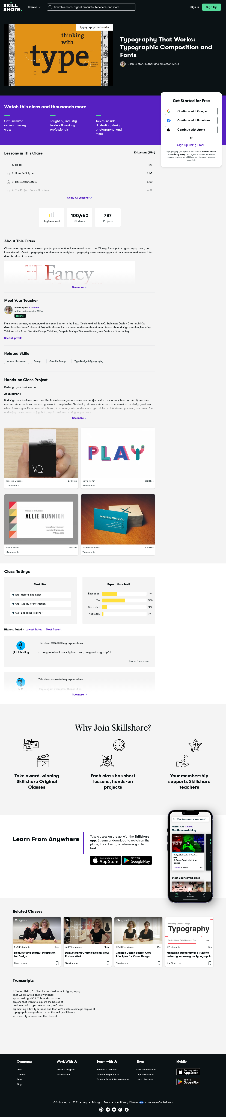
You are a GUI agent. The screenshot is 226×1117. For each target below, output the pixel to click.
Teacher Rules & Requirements (113, 1079)
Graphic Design (57, 361)
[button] (39, 6)
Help (85, 1102)
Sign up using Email (191, 145)
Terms (107, 1102)
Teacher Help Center (108, 1074)
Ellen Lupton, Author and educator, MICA (153, 64)
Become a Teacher (107, 1069)
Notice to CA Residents (160, 1102)
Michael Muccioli (91, 547)
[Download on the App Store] (104, 860)
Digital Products (145, 1074)
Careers (21, 1074)
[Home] (13, 7)
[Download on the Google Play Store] (192, 1082)
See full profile (13, 338)
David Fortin (88, 480)
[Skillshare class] (37, 930)
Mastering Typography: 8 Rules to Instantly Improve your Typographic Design (189, 956)
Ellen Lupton (26, 307)
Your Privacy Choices (126, 1102)
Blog (19, 1084)
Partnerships (63, 1074)
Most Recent (53, 629)
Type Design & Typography (89, 361)
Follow (35, 307)
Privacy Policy (179, 154)
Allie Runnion (12, 547)
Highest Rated (13, 629)
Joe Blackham (174, 963)
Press (19, 1079)
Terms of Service (208, 151)
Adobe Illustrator (16, 361)
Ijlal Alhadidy (21, 652)
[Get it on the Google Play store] (137, 860)
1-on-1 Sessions (144, 1079)
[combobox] (91, 7)
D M (20, 689)
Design (37, 361)
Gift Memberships (146, 1069)
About (20, 1069)
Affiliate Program (66, 1069)
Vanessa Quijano (14, 480)
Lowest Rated (33, 629)
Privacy (96, 1102)
